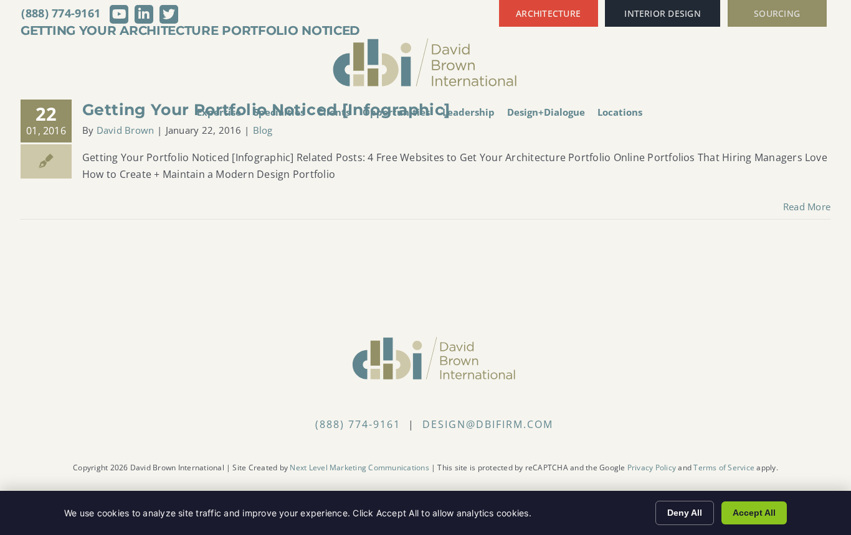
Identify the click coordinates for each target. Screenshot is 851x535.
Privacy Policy (651, 467)
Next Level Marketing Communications (359, 467)
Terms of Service (723, 467)
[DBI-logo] (425, 42)
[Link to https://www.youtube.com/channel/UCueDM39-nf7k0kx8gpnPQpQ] (119, 14)
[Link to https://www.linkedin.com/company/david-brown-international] (144, 14)
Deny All (684, 513)
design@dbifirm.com (487, 424)
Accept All (754, 513)
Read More (806, 206)
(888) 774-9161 (60, 13)
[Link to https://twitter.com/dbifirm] (168, 14)
